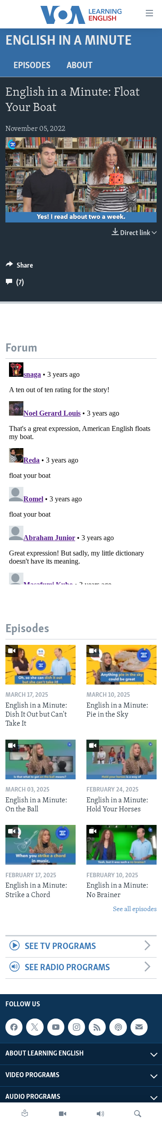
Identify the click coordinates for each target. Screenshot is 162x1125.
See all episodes (135, 909)
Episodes (32, 65)
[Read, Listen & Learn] (25, 1113)
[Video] (62, 1113)
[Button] (19, 267)
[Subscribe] (139, 1027)
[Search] (137, 1113)
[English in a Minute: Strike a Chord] (40, 845)
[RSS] (97, 1027)
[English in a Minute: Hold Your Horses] (121, 759)
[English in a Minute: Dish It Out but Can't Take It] (40, 665)
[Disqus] (81, 471)
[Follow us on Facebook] (13, 1027)
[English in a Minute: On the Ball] (40, 759)
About (80, 65)
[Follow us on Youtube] (55, 1027)
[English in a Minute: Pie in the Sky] (121, 665)
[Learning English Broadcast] (100, 1113)
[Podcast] (117, 1027)
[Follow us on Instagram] (76, 1027)
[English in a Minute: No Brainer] (121, 845)
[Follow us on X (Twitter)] (34, 1027)
